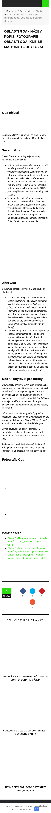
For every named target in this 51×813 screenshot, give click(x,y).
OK (36, 809)
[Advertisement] (25, 80)
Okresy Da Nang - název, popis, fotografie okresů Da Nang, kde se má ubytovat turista (27, 541)
